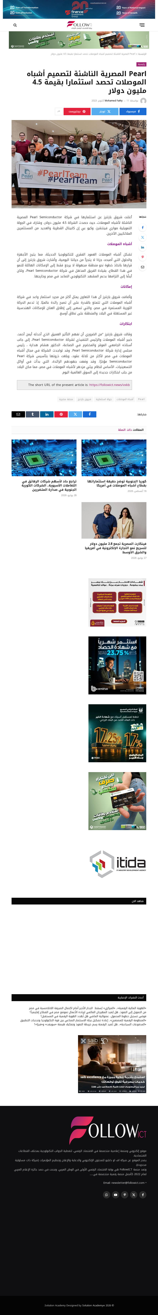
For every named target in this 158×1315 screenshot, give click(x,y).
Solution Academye (93, 1305)
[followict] (79, 25)
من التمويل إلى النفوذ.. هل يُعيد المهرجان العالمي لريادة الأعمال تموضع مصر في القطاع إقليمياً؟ (88, 1012)
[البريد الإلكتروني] (142, 267)
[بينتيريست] (142, 257)
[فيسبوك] (142, 227)
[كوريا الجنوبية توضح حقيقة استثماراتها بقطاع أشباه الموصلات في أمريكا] (114, 457)
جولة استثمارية (104, 399)
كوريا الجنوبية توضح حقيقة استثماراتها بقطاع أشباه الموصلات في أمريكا (116, 483)
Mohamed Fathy (114, 101)
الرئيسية (142, 54)
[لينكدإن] (142, 247)
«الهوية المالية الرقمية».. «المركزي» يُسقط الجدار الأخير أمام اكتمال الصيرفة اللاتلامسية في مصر (87, 1008)
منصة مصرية (66, 399)
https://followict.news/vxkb (109, 385)
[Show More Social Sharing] (59, 111)
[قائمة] (142, 25)
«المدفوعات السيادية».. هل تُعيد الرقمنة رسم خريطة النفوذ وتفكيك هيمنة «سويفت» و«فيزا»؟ (90, 1024)
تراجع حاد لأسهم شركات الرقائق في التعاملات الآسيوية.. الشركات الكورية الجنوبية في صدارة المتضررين (49, 485)
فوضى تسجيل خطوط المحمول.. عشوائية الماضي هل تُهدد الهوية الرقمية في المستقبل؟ (93, 1016)
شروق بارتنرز (84, 399)
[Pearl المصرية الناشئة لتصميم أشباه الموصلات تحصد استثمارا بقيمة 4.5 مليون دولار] (79, 164)
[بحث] (15, 25)
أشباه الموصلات (125, 399)
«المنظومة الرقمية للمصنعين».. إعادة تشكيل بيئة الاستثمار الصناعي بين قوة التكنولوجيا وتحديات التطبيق (83, 1020)
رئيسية (141, 64)
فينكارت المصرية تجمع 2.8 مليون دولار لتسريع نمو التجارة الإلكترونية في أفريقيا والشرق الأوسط (115, 548)
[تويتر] (142, 237)
